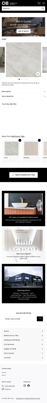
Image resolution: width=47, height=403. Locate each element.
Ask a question (8, 96)
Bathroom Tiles (17, 136)
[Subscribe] (40, 318)
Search (4, 372)
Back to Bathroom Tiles (25, 175)
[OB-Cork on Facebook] (28, 385)
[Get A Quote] (23, 26)
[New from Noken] (23, 240)
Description (6, 91)
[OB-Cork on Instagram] (25, 385)
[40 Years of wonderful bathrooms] (23, 204)
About (4, 375)
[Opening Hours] (23, 277)
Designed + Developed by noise (28, 398)
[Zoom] (38, 74)
